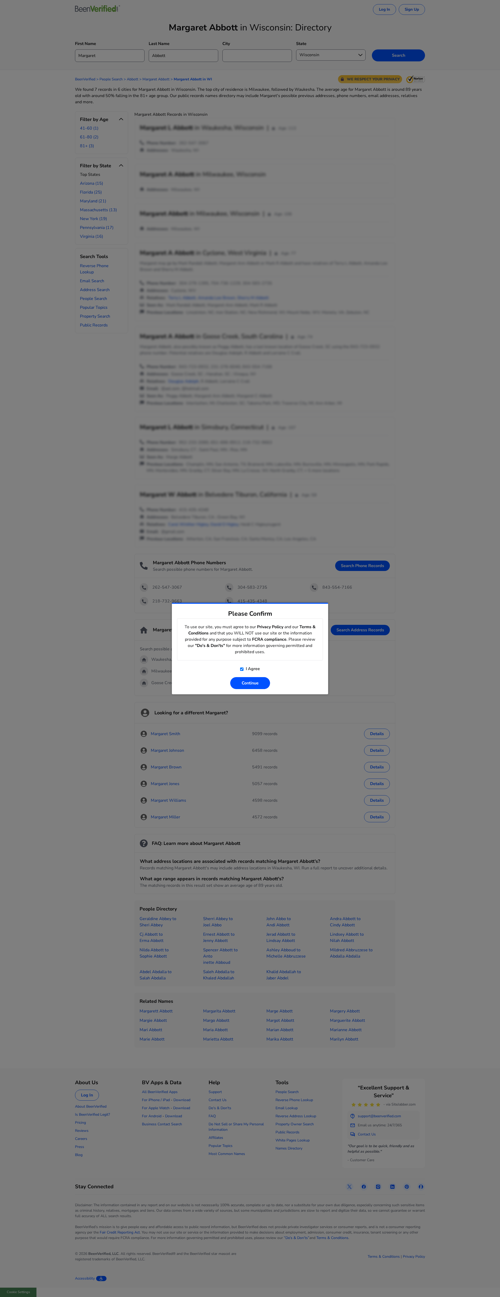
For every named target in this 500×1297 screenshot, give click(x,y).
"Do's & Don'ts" (210, 646)
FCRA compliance (269, 639)
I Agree (252, 669)
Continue (250, 683)
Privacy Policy (270, 627)
